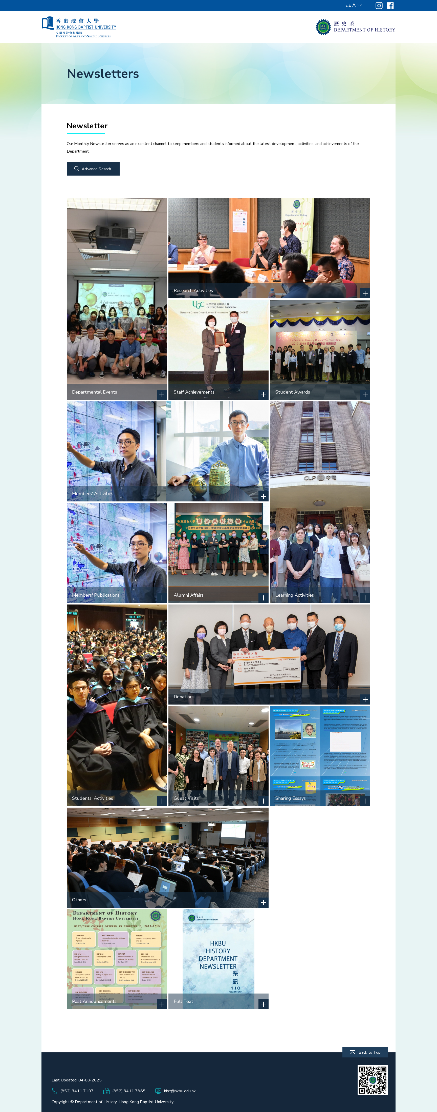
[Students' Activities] (117, 705)
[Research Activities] (269, 248)
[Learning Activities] (320, 502)
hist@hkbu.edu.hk (180, 1091)
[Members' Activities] (168, 451)
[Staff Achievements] (218, 349)
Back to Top (370, 1052)
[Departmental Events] (117, 299)
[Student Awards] (320, 349)
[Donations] (269, 654)
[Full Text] (218, 959)
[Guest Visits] (218, 756)
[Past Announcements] (117, 959)
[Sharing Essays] (320, 756)
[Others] (168, 857)
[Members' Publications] (117, 552)
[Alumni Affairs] (218, 552)
